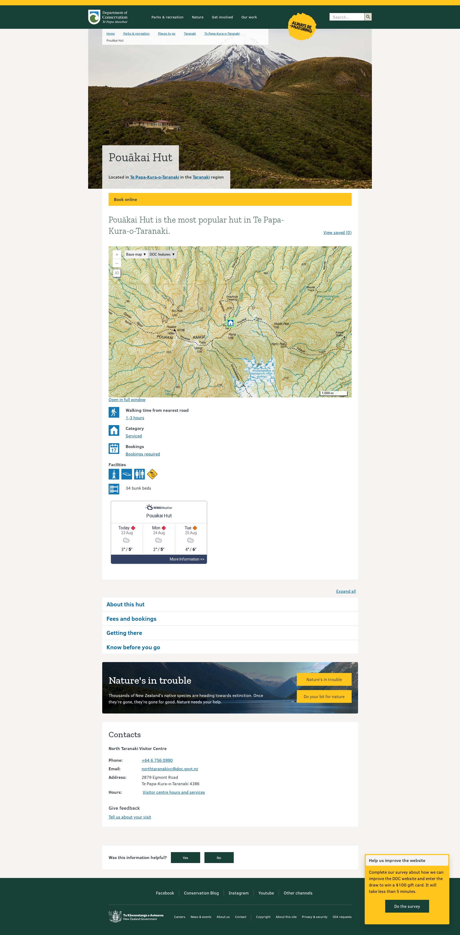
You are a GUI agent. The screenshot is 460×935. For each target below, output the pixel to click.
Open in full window (127, 399)
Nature (197, 16)
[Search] (368, 17)
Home (110, 33)
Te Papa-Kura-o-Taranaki (222, 33)
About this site (286, 916)
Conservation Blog (201, 893)
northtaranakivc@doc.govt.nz (170, 768)
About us (223, 916)
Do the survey (407, 906)
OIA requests (342, 916)
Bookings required (143, 454)
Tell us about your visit (130, 817)
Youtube (266, 893)
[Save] (345, 222)
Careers (179, 916)
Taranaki (190, 33)
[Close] (444, 860)
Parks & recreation (167, 16)
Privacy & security (314, 916)
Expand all (346, 591)
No (219, 857)
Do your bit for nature (324, 696)
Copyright (263, 916)
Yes (185, 857)
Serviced (134, 435)
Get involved (222, 16)
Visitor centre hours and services (174, 792)
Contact (240, 916)
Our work (249, 16)
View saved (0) (337, 232)
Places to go (166, 33)
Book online (125, 199)
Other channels (298, 893)
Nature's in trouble (324, 679)
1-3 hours (135, 417)
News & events (201, 916)
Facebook (165, 893)
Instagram (239, 893)
